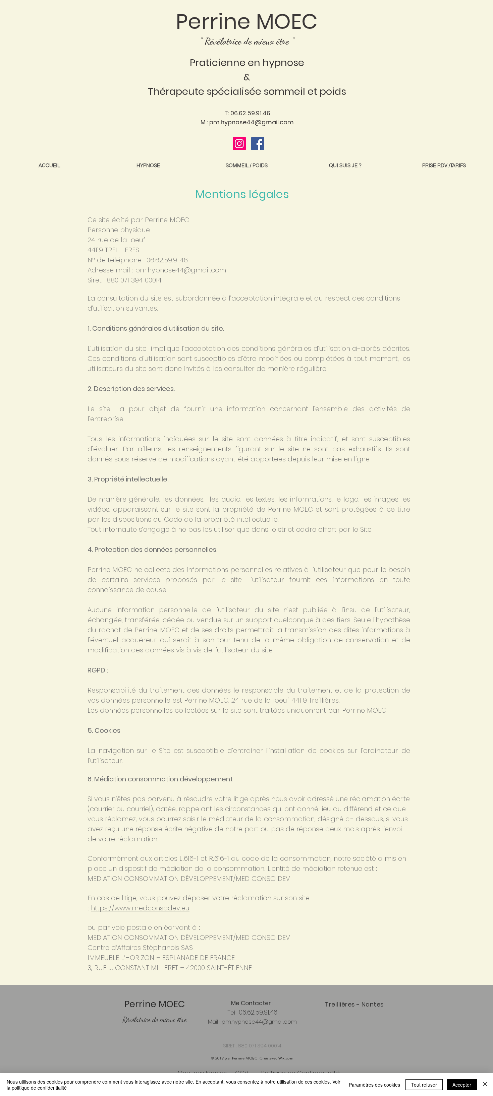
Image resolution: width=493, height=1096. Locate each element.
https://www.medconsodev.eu (140, 908)
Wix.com (285, 1058)
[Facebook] (257, 143)
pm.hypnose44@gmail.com (251, 122)
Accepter (461, 1084)
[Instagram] (239, 143)
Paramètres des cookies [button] (374, 1084)
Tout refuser (424, 1084)
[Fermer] (485, 1085)
